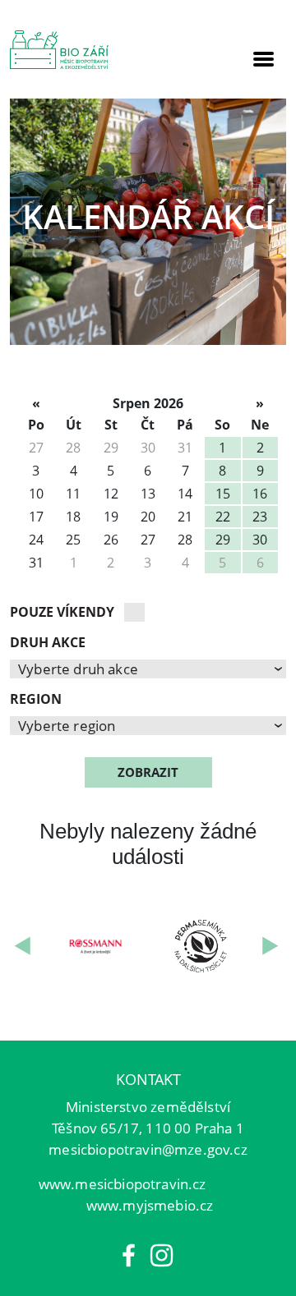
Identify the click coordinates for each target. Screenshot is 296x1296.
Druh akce (48, 642)
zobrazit (148, 772)
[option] (148, 222)
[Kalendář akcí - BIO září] (59, 50)
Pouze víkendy (62, 612)
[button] (148, 668)
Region (36, 699)
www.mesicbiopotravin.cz (122, 1183)
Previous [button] (24, 946)
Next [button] (271, 946)
